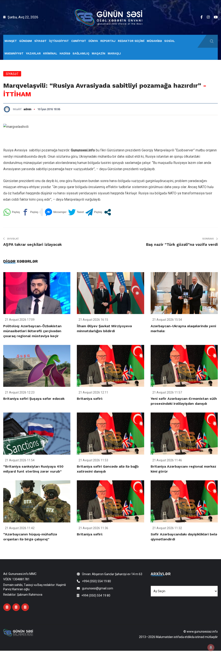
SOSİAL (169, 41)
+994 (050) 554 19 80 (96, 581)
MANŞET (11, 41)
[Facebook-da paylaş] (30, 212)
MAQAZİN (98, 53)
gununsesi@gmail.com (97, 588)
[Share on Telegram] (93, 212)
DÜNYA (93, 41)
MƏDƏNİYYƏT (14, 53)
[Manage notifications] (210, 647)
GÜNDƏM (25, 41)
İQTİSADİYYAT (59, 41)
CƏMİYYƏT (78, 41)
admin (27, 109)
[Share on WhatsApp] (11, 212)
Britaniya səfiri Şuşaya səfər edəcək (34, 399)
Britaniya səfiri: (90, 399)
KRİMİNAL (50, 53)
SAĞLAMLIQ (81, 53)
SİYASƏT (40, 41)
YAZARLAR (33, 53)
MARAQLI (114, 53)
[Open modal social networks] (107, 212)
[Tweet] (76, 212)
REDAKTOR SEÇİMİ (131, 41)
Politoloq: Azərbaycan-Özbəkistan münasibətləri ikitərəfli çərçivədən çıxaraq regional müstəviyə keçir (32, 331)
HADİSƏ (65, 53)
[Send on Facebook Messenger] (55, 212)
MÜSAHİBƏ (154, 41)
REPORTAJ (107, 41)
